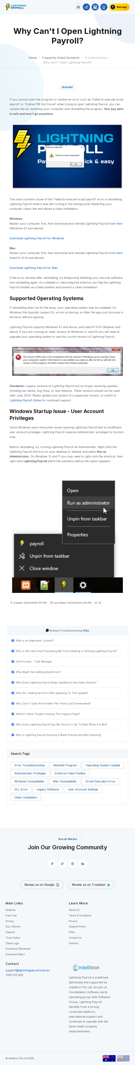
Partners (74, 943)
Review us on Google (39, 884)
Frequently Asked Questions (60, 57)
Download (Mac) (15, 954)
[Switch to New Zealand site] (123, 1058)
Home (33, 57)
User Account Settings (83, 789)
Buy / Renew (13, 926)
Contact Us (75, 937)
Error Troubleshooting (29, 765)
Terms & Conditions (80, 915)
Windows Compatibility (29, 781)
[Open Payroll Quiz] (103, 6)
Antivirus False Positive (70, 773)
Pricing (10, 921)
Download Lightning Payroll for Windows (36, 238)
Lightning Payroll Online (25, 400)
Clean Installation (25, 797)
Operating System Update (103, 765)
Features (11, 909)
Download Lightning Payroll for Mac (33, 268)
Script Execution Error (100, 781)
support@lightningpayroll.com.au (28, 970)
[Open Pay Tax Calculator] (95, 6)
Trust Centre (13, 937)
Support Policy (77, 926)
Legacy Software (48, 789)
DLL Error (21, 789)
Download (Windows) (18, 948)
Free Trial (11, 915)
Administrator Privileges (30, 773)
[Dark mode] (86, 6)
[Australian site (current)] (109, 1058)
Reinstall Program (65, 765)
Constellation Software (84, 992)
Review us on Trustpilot (89, 884)
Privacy (73, 921)
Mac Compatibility (65, 781)
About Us (74, 909)
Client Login (12, 943)
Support (10, 932)
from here (115, 223)
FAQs (86, 630)
